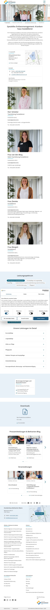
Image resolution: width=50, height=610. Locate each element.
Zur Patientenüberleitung (14, 322)
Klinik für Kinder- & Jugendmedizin (12, 548)
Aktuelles (28, 583)
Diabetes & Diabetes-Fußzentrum (33, 533)
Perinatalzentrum (30, 546)
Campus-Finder (7, 579)
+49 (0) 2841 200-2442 (20, 71)
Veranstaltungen (30, 588)
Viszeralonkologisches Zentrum (33, 557)
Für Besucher (7, 583)
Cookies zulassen (41, 318)
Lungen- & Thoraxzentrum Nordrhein (34, 540)
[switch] (19, 313)
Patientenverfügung (22, 393)
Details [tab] (25, 294)
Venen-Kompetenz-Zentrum (32, 555)
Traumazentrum (29, 551)
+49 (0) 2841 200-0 (14, 515)
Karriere (28, 581)
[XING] (34, 503)
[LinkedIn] (37, 503)
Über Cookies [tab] (41, 294)
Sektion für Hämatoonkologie (10, 571)
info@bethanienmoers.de (12, 518)
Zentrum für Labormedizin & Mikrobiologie (14, 567)
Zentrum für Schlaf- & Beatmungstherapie (35, 559)
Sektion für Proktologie (9, 569)
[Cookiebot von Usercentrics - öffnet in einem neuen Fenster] (43, 291)
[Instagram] (7, 600)
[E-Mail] (31, 503)
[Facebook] (28, 503)
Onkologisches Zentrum (31, 542)
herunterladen (21, 423)
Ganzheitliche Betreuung (30, 22)
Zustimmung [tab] (8, 294)
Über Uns (28, 579)
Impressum (15, 608)
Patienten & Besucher (17, 22)
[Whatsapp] (39, 503)
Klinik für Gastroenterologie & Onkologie (13, 537)
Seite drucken (14, 503)
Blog (27, 585)
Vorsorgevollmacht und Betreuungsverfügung (22, 390)
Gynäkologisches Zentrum (32, 537)
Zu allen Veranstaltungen (36, 495)
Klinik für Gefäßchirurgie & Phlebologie (13, 539)
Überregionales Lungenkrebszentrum (34, 553)
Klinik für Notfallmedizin (9, 554)
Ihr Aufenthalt (7, 585)
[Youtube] (15, 600)
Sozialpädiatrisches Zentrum (32, 548)
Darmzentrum (29, 531)
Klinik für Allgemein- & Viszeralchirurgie (13, 529)
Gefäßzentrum (29, 535)
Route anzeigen (14, 63)
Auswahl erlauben (25, 318)
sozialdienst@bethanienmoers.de (19, 74)
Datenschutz (7, 608)
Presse (27, 590)
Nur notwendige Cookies (9, 318)
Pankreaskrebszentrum (31, 544)
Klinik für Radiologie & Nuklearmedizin (12, 560)
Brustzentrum (29, 529)
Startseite (7, 22)
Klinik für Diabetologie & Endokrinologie (13, 534)
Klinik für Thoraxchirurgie (10, 562)
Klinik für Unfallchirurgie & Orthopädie (13, 565)
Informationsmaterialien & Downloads (35, 592)
